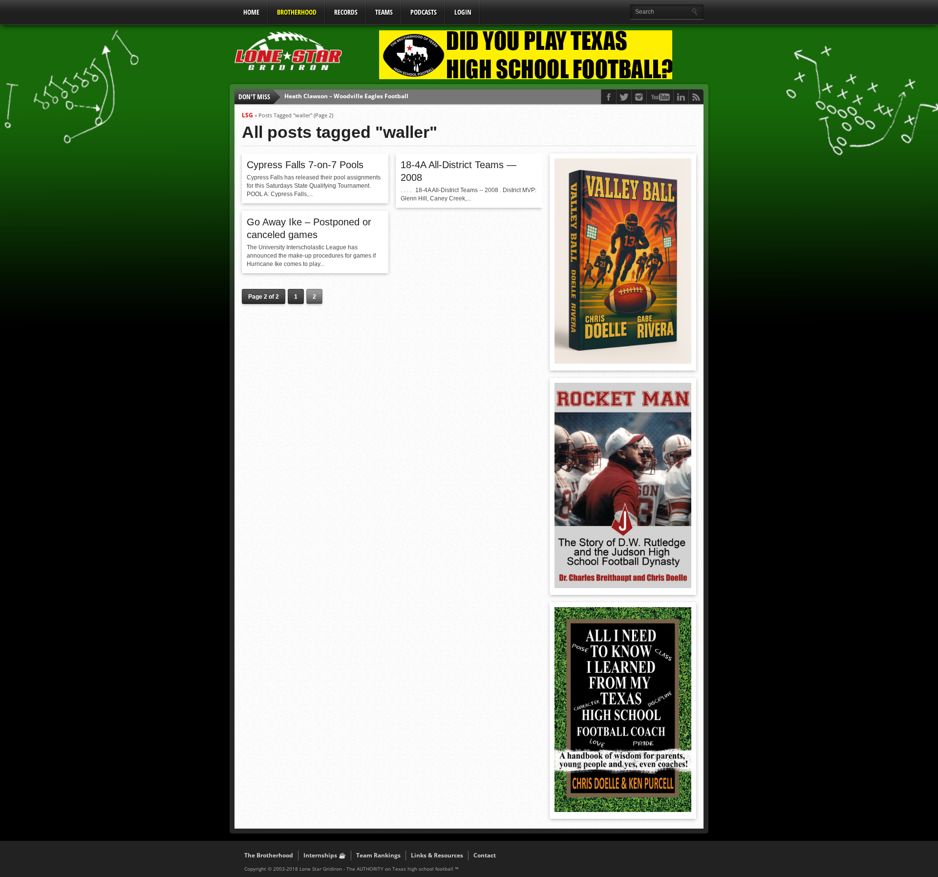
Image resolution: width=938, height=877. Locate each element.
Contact (484, 855)
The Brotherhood (268, 855)
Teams (384, 12)
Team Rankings (378, 855)
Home (251, 12)
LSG (247, 115)
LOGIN (462, 12)
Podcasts (423, 12)
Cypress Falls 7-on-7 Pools (305, 164)
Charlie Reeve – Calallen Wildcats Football (345, 96)
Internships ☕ (324, 855)
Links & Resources (437, 855)
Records (346, 12)
